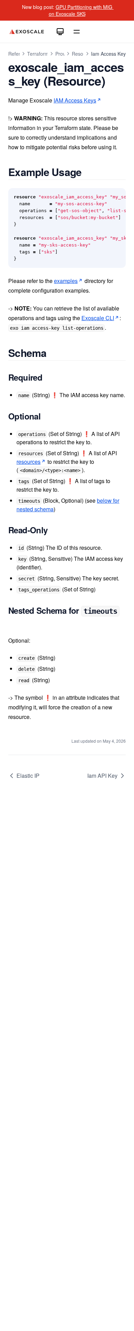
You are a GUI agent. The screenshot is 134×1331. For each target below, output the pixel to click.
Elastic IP (28, 775)
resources (28, 462)
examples (66, 281)
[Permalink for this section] (90, 171)
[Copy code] (117, 197)
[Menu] (76, 32)
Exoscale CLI (97, 318)
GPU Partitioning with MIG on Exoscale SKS (81, 10)
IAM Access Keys (75, 100)
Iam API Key (102, 775)
